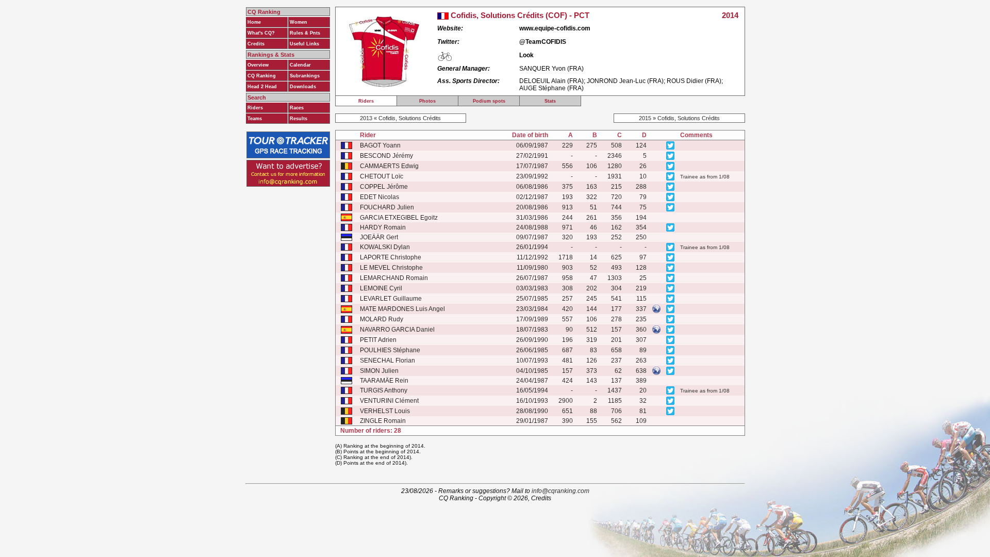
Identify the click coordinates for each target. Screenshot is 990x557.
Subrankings (305, 75)
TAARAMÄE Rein (384, 380)
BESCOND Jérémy (386, 155)
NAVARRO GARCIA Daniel (397, 329)
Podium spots (489, 101)
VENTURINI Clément (389, 400)
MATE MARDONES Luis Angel (402, 309)
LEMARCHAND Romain (394, 278)
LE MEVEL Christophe (391, 267)
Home (254, 22)
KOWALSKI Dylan (385, 247)
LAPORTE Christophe (390, 257)
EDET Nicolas (379, 197)
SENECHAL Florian (387, 360)
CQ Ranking (262, 75)
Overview (258, 65)
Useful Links (304, 43)
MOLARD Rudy (381, 319)
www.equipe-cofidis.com (554, 28)
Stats (550, 101)
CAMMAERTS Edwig (389, 166)
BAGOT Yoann (380, 145)
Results (298, 118)
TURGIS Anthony (383, 390)
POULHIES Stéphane (390, 350)
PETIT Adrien (378, 339)
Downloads (303, 86)
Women (298, 22)
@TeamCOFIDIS (542, 41)
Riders (255, 107)
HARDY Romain (383, 227)
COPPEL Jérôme (384, 186)
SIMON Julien (379, 370)
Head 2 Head (262, 86)
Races (297, 107)
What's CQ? (261, 33)
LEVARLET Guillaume (391, 298)
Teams (255, 118)
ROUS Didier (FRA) (694, 81)
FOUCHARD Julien (387, 207)
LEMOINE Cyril (381, 288)
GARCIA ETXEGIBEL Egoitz (399, 217)
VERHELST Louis (385, 411)
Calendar (300, 65)
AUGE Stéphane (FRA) (551, 88)
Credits (256, 43)
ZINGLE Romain (383, 420)
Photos (427, 101)
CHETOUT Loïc (381, 176)
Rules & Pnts (305, 33)
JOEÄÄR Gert (379, 237)
